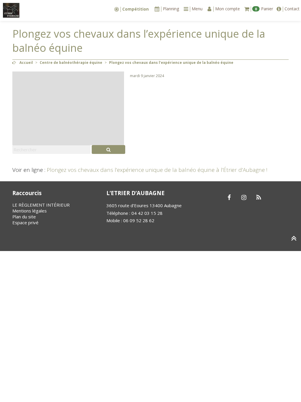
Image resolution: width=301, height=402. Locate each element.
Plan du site (24, 217)
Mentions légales (29, 211)
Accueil (26, 62)
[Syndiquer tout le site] (258, 198)
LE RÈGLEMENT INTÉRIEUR (41, 205)
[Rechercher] (108, 149)
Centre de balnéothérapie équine (71, 62)
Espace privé (25, 222)
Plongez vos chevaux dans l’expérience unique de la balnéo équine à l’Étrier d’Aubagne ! (157, 169)
